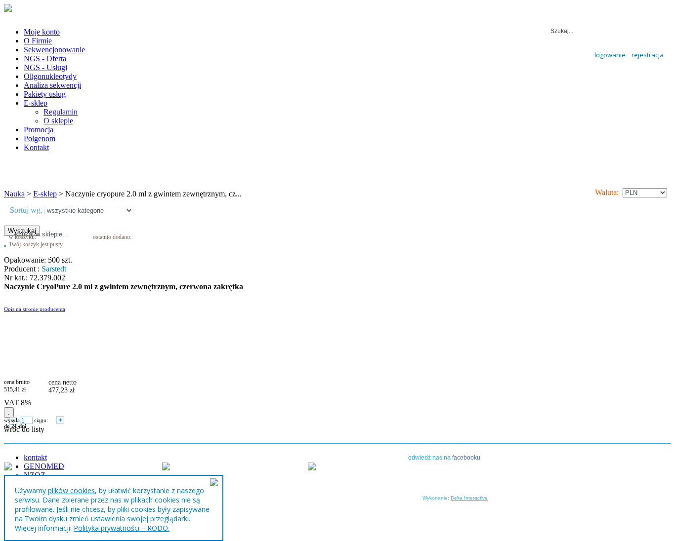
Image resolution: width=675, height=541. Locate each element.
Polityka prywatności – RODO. (121, 528)
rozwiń (45, 256)
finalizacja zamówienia (130, 258)
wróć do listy (24, 429)
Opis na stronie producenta (34, 309)
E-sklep (45, 194)
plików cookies (71, 490)
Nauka (14, 194)
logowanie (610, 54)
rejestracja (648, 54)
